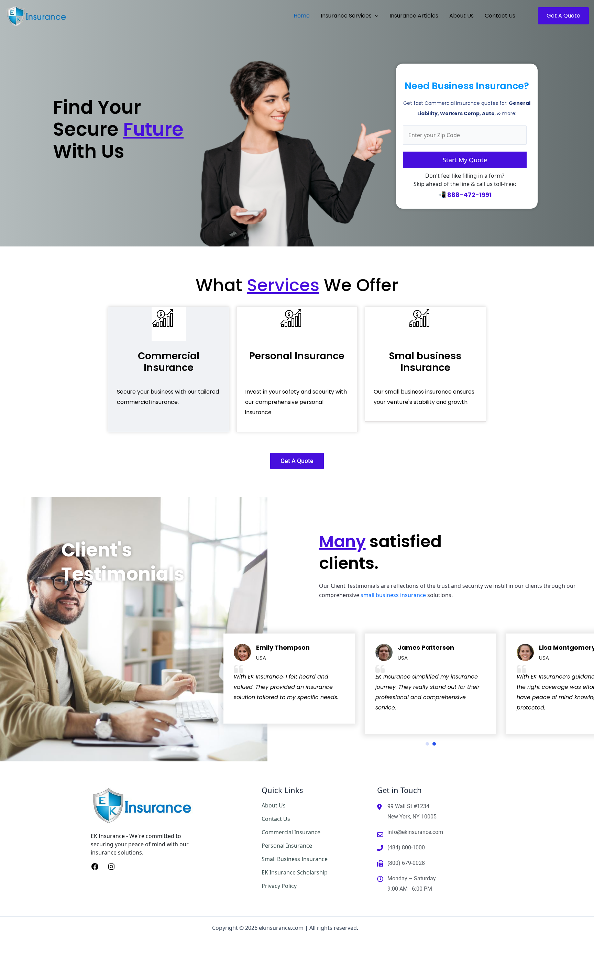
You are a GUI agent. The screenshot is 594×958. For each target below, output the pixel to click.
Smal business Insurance (425, 361)
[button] (375, 16)
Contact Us (276, 819)
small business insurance (393, 595)
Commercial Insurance (168, 361)
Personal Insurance (296, 356)
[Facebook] (95, 866)
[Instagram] (111, 866)
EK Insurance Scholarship (295, 872)
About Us (274, 805)
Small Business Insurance (295, 859)
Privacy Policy (279, 886)
